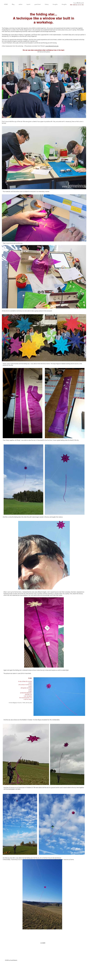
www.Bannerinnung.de (52, 46)
